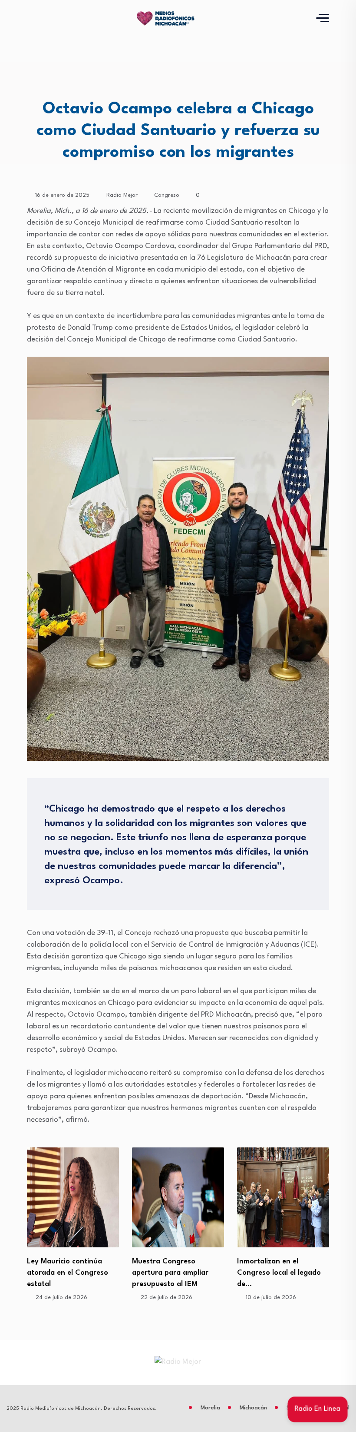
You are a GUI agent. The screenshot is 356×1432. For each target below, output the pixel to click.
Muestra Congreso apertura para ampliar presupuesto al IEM (65, 1273)
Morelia (210, 1408)
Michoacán (253, 1408)
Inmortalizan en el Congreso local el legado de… (174, 1273)
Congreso (166, 195)
